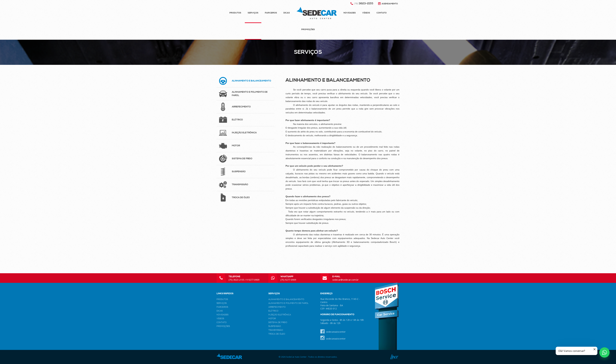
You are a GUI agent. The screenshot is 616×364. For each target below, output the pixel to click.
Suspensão (274, 326)
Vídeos (366, 13)
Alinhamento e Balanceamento (286, 299)
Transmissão (275, 330)
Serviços (253, 13)
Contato (381, 13)
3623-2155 (363, 3)
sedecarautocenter (335, 331)
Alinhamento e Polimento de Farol (288, 303)
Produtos (235, 13)
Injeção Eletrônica (279, 314)
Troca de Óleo (276, 334)
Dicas (286, 13)
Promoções (308, 29)
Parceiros (271, 13)
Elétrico (273, 311)
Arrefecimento (277, 307)
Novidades (349, 13)
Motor (272, 318)
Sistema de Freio (277, 322)
